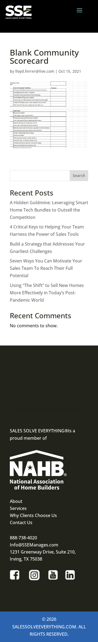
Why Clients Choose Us (33, 515)
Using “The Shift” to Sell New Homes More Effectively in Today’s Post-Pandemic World (47, 292)
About (16, 501)
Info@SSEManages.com (34, 545)
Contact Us (21, 522)
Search (79, 175)
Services (18, 508)
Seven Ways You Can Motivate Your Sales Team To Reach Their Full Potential (46, 268)
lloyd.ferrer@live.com (34, 71)
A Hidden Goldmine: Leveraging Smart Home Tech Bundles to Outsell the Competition (49, 210)
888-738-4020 (23, 538)
